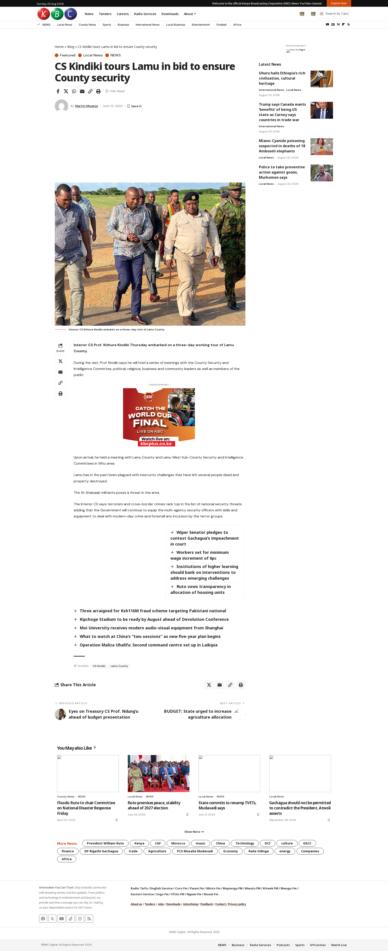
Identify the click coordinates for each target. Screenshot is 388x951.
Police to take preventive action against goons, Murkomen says (282, 172)
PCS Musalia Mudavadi (195, 851)
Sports (107, 24)
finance (68, 851)
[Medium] (338, 24)
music (200, 843)
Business (123, 24)
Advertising (190, 904)
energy (285, 851)
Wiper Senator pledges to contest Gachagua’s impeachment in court (204, 538)
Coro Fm (181, 888)
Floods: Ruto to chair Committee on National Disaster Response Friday (86, 808)
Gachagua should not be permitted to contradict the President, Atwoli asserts (300, 808)
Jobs (161, 904)
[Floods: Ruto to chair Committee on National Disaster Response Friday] (88, 773)
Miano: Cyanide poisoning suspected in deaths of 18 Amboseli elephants (282, 146)
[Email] (82, 91)
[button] (292, 13)
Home (59, 47)
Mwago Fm (289, 888)
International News (147, 24)
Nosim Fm (210, 894)
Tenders (150, 904)
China (220, 843)
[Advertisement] (150, 148)
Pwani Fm (197, 888)
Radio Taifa (139, 888)
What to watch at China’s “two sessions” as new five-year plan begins (150, 636)
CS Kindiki (99, 666)
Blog (70, 47)
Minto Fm (213, 888)
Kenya (139, 843)
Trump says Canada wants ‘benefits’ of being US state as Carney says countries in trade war (282, 112)
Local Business (175, 24)
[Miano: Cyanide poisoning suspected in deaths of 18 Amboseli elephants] (322, 146)
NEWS (46, 24)
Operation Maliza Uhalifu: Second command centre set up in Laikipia (149, 645)
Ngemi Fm (194, 894)
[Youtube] (61, 919)
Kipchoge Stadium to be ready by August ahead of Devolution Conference (155, 619)
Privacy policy (237, 904)
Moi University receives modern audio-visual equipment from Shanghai (151, 627)
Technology (245, 843)
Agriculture (157, 851)
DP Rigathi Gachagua (101, 851)
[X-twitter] (52, 919)
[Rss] (348, 24)
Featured (67, 55)
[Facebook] (43, 919)
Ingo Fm (162, 894)
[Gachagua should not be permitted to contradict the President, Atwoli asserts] (300, 773)
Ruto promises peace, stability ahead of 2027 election (154, 805)
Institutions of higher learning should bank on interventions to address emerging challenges (204, 572)
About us (136, 904)
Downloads (173, 904)
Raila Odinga (259, 851)
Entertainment (201, 24)
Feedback (206, 904)
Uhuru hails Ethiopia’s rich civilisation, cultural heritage (282, 78)
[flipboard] (343, 24)
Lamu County (119, 666)
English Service (161, 888)
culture (287, 843)
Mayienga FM (232, 888)
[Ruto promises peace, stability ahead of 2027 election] (159, 773)
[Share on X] (66, 91)
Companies (310, 851)
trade (133, 851)
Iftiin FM (177, 894)
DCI (268, 843)
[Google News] (333, 24)
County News (87, 24)
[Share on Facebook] (58, 91)
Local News (64, 24)
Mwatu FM (252, 888)
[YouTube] (327, 24)
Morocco (178, 843)
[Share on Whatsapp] (74, 91)
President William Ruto (105, 843)
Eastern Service (142, 894)
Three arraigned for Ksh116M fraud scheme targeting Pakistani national (153, 610)
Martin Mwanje (86, 106)
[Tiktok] (71, 919)
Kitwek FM (270, 888)
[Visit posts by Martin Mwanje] (61, 106)
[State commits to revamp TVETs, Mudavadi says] (229, 773)
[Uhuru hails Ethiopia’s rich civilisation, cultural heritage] (322, 79)
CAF (158, 843)
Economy (230, 851)
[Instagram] (80, 919)
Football (221, 24)
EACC (307, 843)
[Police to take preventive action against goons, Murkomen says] (322, 173)
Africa (237, 24)
